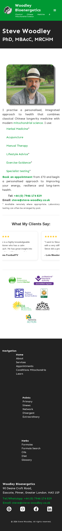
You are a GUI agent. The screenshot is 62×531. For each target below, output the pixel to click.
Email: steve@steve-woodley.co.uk (26, 503)
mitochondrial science (28, 123)
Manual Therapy (17, 145)
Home (19, 354)
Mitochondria (38, 369)
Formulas (27, 444)
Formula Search (31, 448)
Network (28, 409)
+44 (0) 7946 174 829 (28, 196)
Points (27, 397)
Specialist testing (17, 171)
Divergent (28, 412)
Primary (27, 401)
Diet (24, 456)
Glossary (27, 459)
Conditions (22, 369)
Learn (19, 373)
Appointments (24, 366)
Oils (24, 452)
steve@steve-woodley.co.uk (31, 200)
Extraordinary (31, 416)
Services (21, 362)
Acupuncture (14, 137)
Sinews (27, 405)
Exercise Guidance (18, 162)
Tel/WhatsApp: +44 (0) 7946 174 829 (27, 498)
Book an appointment (17, 177)
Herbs (25, 440)
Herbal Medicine (17, 129)
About (19, 358)
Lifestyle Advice (17, 154)
